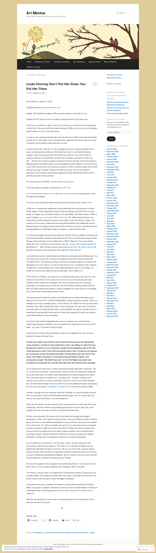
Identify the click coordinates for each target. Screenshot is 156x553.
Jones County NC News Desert (117, 113)
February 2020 (112, 156)
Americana (53, 532)
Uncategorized (38, 532)
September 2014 (113, 272)
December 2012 (112, 301)
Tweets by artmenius (114, 78)
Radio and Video (94, 62)
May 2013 (110, 293)
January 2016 (112, 231)
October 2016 (112, 208)
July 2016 (110, 216)
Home (29, 62)
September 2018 (113, 169)
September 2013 (113, 288)
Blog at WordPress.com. (62, 544)
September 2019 (113, 162)
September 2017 (113, 185)
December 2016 (112, 203)
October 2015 (112, 239)
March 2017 (111, 195)
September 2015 (113, 241)
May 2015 (110, 252)
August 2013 (111, 290)
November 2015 (112, 236)
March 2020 (111, 154)
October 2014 (112, 270)
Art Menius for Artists (42, 62)
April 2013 (110, 295)
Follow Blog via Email (116, 119)
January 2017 (112, 200)
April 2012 (110, 306)
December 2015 (112, 234)
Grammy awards (71, 532)
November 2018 (112, 167)
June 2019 (110, 164)
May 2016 (110, 221)
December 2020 (112, 151)
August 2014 (111, 275)
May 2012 (110, 303)
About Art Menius (110, 62)
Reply (92, 532)
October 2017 (112, 182)
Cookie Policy (48, 549)
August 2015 (111, 244)
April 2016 (110, 223)
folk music (61, 532)
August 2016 (111, 213)
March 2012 (111, 308)
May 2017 (110, 192)
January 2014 (112, 283)
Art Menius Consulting (61, 62)
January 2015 (112, 262)
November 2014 (112, 267)
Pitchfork (47, 279)
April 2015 (110, 254)
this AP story (66, 187)
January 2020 (112, 159)
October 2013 (112, 285)
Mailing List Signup (33, 67)
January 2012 (112, 313)
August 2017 (111, 187)
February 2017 (112, 198)
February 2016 (112, 229)
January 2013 (112, 298)
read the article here (61, 181)
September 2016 (113, 211)
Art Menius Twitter (114, 75)
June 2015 (110, 249)
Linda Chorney (58, 125)
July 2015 (110, 247)
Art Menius (35, 12)
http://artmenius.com (52, 107)
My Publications (79, 62)
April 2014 (110, 280)
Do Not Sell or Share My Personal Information (86, 544)
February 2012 (112, 311)
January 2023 (112, 149)
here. (86, 113)
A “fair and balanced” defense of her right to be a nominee (49, 193)
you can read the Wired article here (54, 217)
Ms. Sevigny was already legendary (80, 244)
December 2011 (112, 316)
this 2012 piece (65, 279)
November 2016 (112, 205)
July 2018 (110, 172)
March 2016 (111, 226)
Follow (111, 139)
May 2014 (110, 277)
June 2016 (110, 218)
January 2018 (112, 177)
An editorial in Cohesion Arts (58, 386)
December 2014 (112, 265)
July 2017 (110, 190)
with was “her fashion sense (81, 247)
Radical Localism (114, 84)
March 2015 (111, 257)
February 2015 (112, 259)
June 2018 (110, 174)
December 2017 (112, 180)
